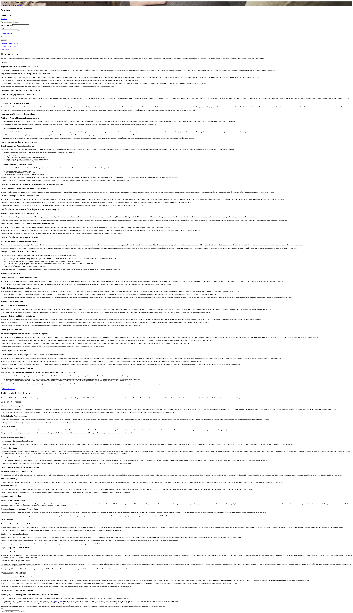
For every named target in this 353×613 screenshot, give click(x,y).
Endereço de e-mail (6, 25)
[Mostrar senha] (19, 30)
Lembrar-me (6, 37)
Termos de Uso (5, 49)
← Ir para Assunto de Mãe (8, 46)
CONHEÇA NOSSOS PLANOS (11, 5)
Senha (2, 28)
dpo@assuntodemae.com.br (54, 601)
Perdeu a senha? (13, 43)
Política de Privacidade (8, 389)
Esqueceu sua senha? (7, 33)
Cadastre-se (4, 19)
